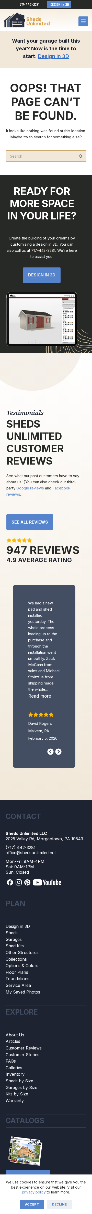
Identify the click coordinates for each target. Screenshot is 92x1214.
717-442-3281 (29, 4)
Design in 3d (41, 274)
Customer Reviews (24, 1062)
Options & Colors (22, 979)
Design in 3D (59, 4)
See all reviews (30, 522)
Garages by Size (21, 1101)
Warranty (15, 1114)
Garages (14, 953)
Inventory (15, 1088)
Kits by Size (17, 1108)
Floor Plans (17, 986)
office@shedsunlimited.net (31, 867)
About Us (15, 1049)
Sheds (12, 947)
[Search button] (80, 156)
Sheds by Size (19, 1094)
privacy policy (34, 1192)
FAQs (11, 1075)
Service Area (18, 999)
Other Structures (22, 966)
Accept (32, 1204)
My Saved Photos (23, 1006)
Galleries (14, 1081)
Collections (16, 973)
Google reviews (30, 488)
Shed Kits (15, 960)
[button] (44, 715)
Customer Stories (22, 1068)
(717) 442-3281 (21, 861)
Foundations (17, 993)
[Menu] (83, 21)
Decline (59, 1204)
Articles (13, 1055)
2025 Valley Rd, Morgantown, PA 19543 (44, 852)
